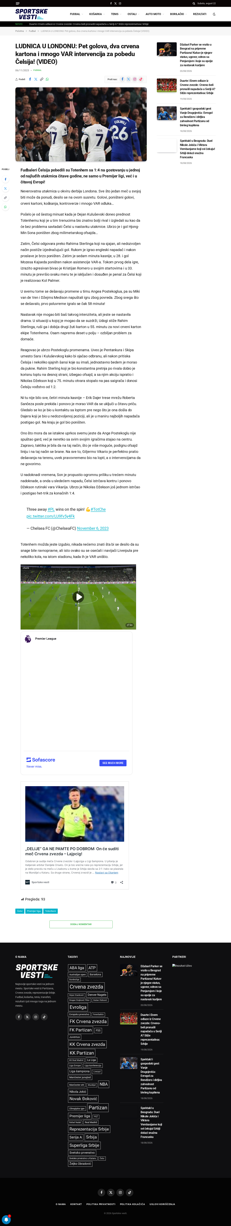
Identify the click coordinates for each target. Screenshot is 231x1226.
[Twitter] (5, 188)
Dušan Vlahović (100, 1000)
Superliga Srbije (84, 1145)
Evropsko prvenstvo (79, 1014)
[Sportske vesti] (31, 14)
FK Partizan (80, 1029)
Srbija (91, 1137)
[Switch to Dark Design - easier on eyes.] (214, 14)
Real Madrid (91, 1122)
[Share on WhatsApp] (47, 79)
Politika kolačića (132, 1204)
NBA (104, 1084)
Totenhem (50, 911)
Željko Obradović (80, 1163)
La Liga (91, 1060)
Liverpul (97, 1071)
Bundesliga (74, 979)
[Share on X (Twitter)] (35, 79)
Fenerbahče (98, 1014)
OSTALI (132, 14)
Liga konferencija (93, 1065)
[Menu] (17, 3)
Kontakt (76, 1204)
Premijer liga (34, 911)
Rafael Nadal (75, 1122)
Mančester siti (76, 1084)
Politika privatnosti (100, 1204)
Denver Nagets (97, 994)
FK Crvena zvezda (88, 1021)
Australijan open (77, 974)
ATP (92, 968)
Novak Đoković (83, 1098)
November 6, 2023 (93, 528)
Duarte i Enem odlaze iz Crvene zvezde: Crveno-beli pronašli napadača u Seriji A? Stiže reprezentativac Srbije (197, 87)
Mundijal (92, 1085)
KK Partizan (82, 1053)
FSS (98, 1030)
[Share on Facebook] (30, 79)
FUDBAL (75, 14)
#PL (51, 509)
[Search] (194, 3)
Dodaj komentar (80, 924)
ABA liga (76, 968)
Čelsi (20, 911)
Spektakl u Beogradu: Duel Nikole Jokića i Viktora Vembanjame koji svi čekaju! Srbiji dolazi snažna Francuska (197, 149)
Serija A (75, 1137)
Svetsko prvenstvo (82, 1152)
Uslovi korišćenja (162, 1204)
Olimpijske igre (76, 1108)
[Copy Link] (41, 79)
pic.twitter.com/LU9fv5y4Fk (51, 516)
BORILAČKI (177, 14)
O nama (61, 1204)
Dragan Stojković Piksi (79, 1000)
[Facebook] (5, 179)
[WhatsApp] (5, 207)
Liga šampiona (79, 1071)
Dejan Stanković (76, 995)
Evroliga (78, 1007)
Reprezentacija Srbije (89, 1129)
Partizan (98, 1108)
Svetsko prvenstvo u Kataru (82, 1158)
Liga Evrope (75, 1065)
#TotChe (98, 509)
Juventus (74, 1037)
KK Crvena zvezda (87, 1044)
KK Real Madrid (76, 1060)
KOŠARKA (95, 14)
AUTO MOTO (153, 14)
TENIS (114, 14)
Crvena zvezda (86, 987)
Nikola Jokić (77, 1091)
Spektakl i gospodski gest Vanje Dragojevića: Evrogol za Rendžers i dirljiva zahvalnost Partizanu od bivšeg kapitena (93, 24)
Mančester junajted (80, 1077)
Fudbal (37, 70)
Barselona (95, 974)
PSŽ (96, 1116)
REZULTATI (199, 14)
